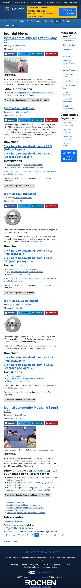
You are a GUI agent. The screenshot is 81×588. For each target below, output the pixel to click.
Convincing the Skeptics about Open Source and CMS (28, 490)
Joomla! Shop (68, 81)
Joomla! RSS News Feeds (67, 100)
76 (32, 535)
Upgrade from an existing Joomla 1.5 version (25, 378)
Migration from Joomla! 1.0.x (18, 381)
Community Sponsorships (68, 137)
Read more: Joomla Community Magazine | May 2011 (27, 100)
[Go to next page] (59, 535)
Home (7, 21)
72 (14, 535)
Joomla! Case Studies (68, 75)
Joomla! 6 (49, 21)
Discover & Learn (36, 2)
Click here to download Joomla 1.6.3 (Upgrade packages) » (28, 155)
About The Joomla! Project (69, 61)
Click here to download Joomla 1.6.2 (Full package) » (28, 252)
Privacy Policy (34, 564)
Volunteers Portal (67, 144)
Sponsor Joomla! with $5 (63, 564)
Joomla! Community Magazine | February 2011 (25, 507)
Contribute (67, 21)
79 (46, 535)
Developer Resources (70, 2)
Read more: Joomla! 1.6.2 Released (20, 293)
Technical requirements (16, 376)
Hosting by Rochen (40, 587)
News (57, 21)
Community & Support (52, 2)
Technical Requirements (68, 107)
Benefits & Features (35, 21)
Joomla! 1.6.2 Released (20, 194)
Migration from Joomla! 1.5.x (18, 274)
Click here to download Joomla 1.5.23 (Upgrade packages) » (28, 366)
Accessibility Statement (18, 564)
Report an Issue (44, 567)
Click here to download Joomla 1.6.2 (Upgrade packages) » (28, 259)
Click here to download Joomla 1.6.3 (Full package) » (28, 147)
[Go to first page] (6, 535)
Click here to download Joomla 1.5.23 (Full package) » (28, 359)
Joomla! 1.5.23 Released (21, 301)
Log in (54, 567)
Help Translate (30, 567)
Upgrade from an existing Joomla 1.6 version (25, 167)
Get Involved (68, 56)
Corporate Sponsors (67, 130)
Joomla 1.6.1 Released (15, 502)
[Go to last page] (63, 535)
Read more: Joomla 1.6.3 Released (19, 186)
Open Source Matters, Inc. (38, 577)
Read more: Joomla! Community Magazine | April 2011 (28, 495)
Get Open (39, 470)
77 (37, 535)
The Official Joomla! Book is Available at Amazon (26, 513)
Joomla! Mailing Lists (69, 86)
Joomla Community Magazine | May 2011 (30, 40)
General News (20, 45)
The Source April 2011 (18, 480)
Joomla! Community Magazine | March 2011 (24, 505)
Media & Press (11, 25)
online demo (36, 171)
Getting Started (69, 45)
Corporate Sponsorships (68, 123)
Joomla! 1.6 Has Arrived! (16, 510)
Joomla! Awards (69, 70)
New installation (13, 165)
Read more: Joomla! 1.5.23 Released (20, 399)
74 (23, 535)
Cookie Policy (46, 564)
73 (19, 535)
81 (55, 535)
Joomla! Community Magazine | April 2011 (31, 409)
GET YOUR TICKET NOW (67, 12)
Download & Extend (20, 2)
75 (28, 535)
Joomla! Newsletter (67, 93)
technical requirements (33, 165)
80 (50, 535)
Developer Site (26, 137)
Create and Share (67, 50)
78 (41, 535)
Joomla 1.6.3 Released (19, 108)
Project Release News (23, 112)
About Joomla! (18, 21)
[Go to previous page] (10, 535)
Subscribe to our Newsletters (69, 156)
